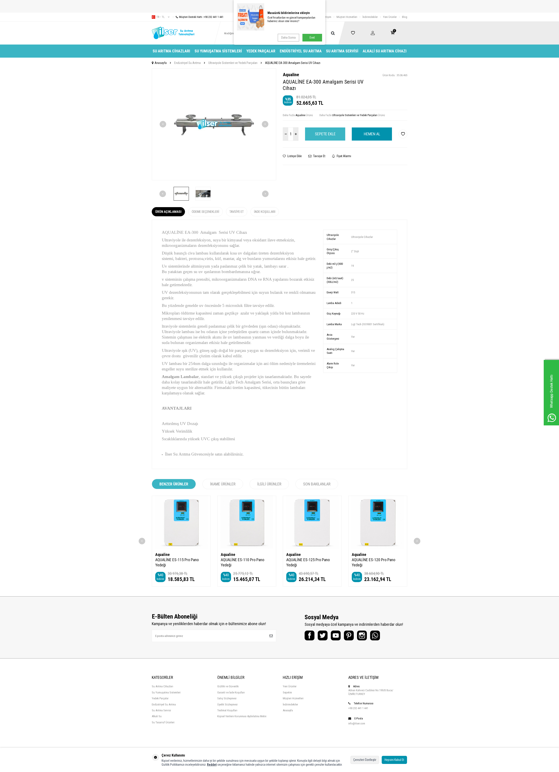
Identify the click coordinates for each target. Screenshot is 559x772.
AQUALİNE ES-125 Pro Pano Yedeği (308, 562)
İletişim (327, 17)
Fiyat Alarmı (343, 156)
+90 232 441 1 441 (358, 708)
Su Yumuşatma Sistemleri (218, 51)
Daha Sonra (288, 37)
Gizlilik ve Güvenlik (228, 686)
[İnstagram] (362, 635)
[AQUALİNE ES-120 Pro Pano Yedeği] (378, 522)
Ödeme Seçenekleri (205, 212)
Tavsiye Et (318, 156)
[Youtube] (336, 635)
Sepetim (287, 692)
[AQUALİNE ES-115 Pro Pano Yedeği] (181, 522)
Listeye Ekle (294, 156)
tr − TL (160, 17)
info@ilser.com (356, 723)
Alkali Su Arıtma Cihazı (385, 51)
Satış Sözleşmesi (226, 698)
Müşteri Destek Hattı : (201, 17)
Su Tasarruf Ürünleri (163, 722)
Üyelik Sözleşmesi (227, 704)
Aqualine (291, 74)
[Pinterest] (349, 635)
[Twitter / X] (323, 635)
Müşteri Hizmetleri (346, 17)
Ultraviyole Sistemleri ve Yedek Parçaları (232, 63)
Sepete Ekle (325, 134)
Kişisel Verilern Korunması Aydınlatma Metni (241, 716)
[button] (163, 124)
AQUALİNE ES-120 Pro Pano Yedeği (373, 562)
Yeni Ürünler (390, 17)
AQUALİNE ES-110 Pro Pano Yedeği (242, 562)
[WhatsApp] (375, 635)
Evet (312, 37)
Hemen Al (372, 134)
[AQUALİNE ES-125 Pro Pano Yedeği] (312, 522)
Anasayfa (161, 63)
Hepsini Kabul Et (394, 760)
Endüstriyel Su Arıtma (301, 51)
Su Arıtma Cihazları (171, 51)
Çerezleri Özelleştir (364, 760)
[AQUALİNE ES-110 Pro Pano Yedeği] (246, 522)
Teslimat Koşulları (227, 710)
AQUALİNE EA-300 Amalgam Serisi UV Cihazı (292, 63)
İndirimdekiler (370, 17)
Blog (404, 17)
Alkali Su (157, 716)
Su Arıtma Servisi (342, 51)
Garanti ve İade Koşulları (231, 692)
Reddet (212, 764)
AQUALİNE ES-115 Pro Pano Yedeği (177, 562)
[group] (214, 124)
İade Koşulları (264, 212)
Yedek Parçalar (260, 51)
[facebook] (309, 635)
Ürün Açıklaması (168, 212)
